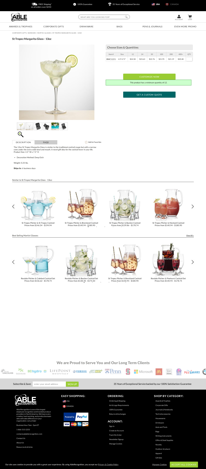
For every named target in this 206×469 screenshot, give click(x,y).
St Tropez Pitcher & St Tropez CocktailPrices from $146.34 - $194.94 (38, 224)
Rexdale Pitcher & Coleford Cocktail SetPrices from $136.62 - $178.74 (38, 279)
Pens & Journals (153, 26)
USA (157, 4)
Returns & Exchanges (117, 414)
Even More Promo (185, 26)
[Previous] (13, 207)
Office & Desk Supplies (164, 440)
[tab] (23, 142)
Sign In (111, 426)
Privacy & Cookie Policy (108, 464)
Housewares (160, 418)
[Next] (192, 207)
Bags (119, 26)
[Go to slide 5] (121, 226)
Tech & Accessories (162, 414)
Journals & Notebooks (164, 409)
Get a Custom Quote (149, 94)
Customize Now (149, 76)
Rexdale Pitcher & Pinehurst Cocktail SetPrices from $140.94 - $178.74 (168, 279)
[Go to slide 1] (88, 226)
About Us (20, 443)
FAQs (46, 142)
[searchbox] (104, 17)
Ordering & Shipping (117, 401)
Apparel (158, 453)
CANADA (174, 4)
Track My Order (115, 435)
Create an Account (116, 430)
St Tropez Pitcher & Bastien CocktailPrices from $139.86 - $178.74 (124, 224)
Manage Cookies (115, 444)
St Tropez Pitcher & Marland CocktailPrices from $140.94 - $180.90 (168, 224)
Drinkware (86, 26)
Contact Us (20, 438)
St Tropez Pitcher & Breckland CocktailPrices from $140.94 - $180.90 (81, 224)
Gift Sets (158, 458)
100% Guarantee (84, 4)
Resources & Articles (24, 447)
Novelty (158, 444)
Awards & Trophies (20, 26)
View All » (190, 235)
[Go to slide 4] (113, 226)
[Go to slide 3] (104, 226)
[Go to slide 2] (96, 226)
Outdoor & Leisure (162, 449)
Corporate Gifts (53, 26)
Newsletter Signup (116, 439)
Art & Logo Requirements (119, 405)
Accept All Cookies (183, 464)
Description (23, 142)
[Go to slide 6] (125, 282)
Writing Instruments (163, 436)
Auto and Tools (161, 427)
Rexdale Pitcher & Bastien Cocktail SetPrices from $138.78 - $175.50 (81, 279)
